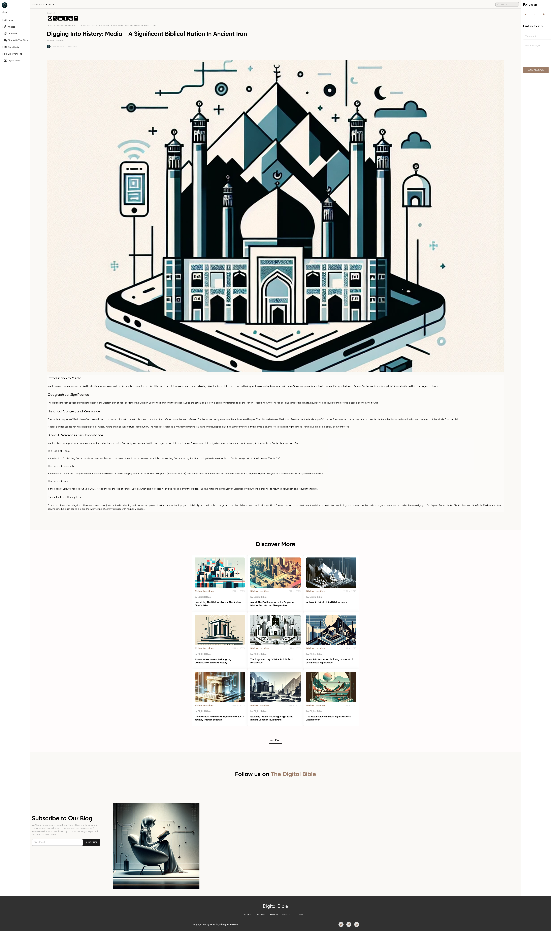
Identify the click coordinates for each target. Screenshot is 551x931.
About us (274, 914)
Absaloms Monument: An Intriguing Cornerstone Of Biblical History (213, 661)
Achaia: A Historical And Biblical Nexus (326, 602)
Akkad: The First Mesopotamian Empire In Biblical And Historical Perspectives (272, 604)
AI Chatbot (287, 914)
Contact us (260, 914)
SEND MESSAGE (536, 70)
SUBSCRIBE (91, 842)
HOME (49, 25)
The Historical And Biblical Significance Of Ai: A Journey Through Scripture (220, 718)
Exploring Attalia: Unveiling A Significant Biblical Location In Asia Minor (271, 718)
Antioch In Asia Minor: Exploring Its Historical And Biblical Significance (330, 661)
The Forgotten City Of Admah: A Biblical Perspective (271, 661)
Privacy (247, 914)
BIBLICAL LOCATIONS (66, 25)
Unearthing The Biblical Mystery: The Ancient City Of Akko (218, 604)
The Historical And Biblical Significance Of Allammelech (328, 718)
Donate (300, 914)
